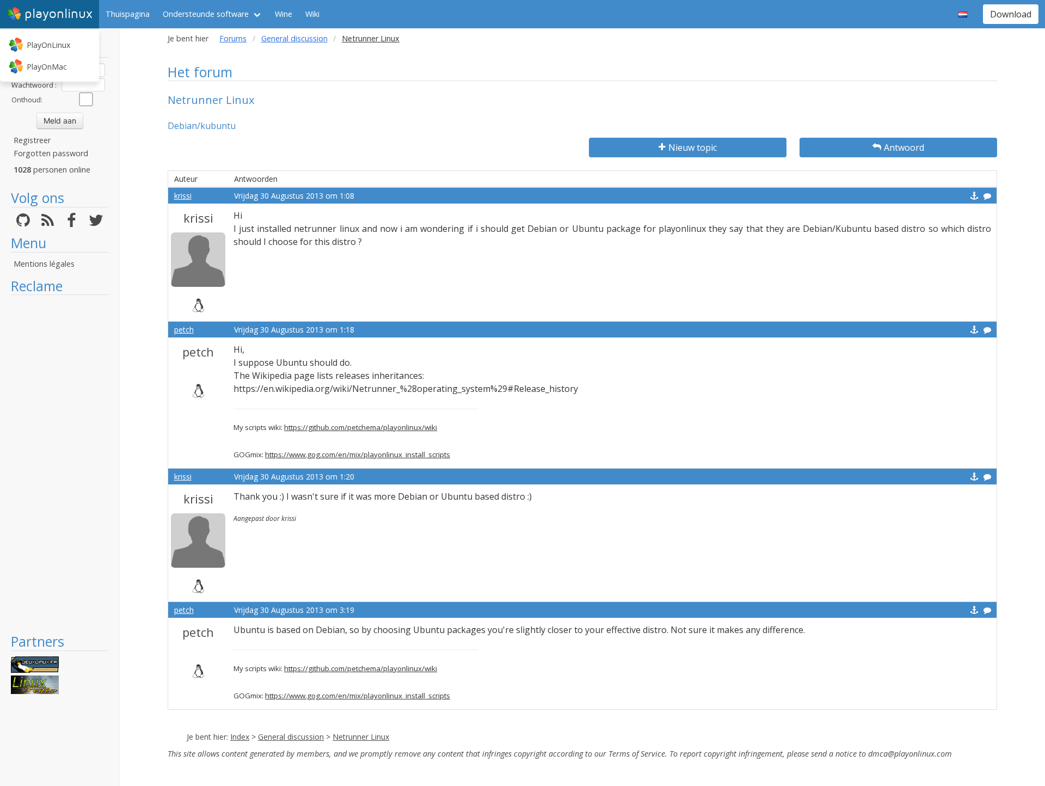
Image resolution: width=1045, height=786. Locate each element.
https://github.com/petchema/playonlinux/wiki (360, 427)
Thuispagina (128, 14)
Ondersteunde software (206, 14)
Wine (283, 14)
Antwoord (904, 147)
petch (184, 329)
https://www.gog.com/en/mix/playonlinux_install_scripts (357, 454)
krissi (183, 196)
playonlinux (58, 14)
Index (239, 737)
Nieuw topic (692, 147)
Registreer (32, 140)
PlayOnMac (47, 67)
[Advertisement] (59, 463)
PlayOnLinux (48, 45)
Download (1010, 14)
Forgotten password (51, 153)
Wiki (312, 14)
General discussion (294, 38)
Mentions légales (44, 264)
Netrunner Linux (361, 737)
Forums (233, 38)
